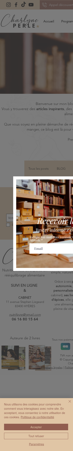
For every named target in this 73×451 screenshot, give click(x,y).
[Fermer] (67, 404)
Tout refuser (36, 436)
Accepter (36, 427)
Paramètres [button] (36, 444)
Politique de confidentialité (37, 417)
